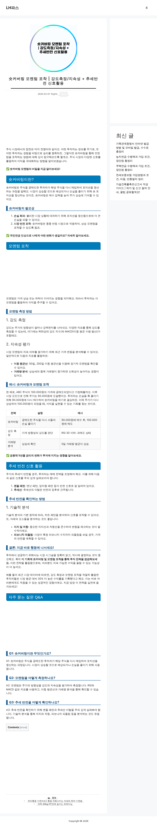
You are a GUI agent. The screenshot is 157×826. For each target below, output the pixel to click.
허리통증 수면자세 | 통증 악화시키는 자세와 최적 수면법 (55, 801)
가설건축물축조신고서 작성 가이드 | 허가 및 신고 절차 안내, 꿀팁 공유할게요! (133, 188)
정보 (54, 797)
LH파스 (12, 7)
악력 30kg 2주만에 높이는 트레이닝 (55, 804)
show (23, 727)
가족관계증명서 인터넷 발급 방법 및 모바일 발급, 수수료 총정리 (132, 147)
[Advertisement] (53, 124)
